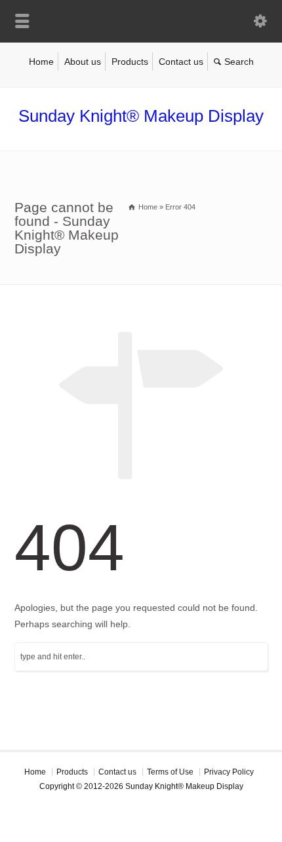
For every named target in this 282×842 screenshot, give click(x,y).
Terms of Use (170, 772)
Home (41, 61)
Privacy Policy (229, 772)
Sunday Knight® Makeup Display (141, 115)
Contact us (181, 61)
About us (82, 61)
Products (129, 61)
